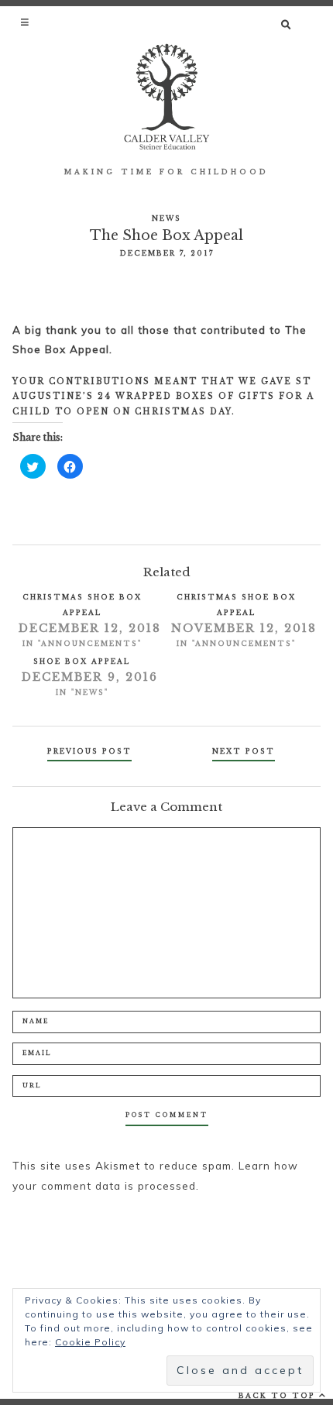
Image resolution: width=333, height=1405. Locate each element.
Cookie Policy (90, 1342)
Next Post (243, 751)
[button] (25, 21)
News (166, 218)
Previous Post (89, 751)
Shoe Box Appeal (81, 661)
